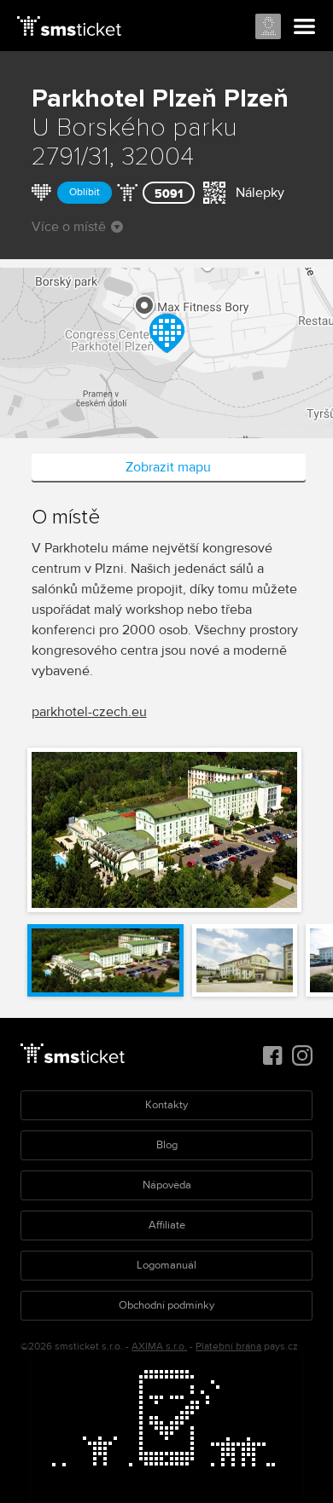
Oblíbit (84, 192)
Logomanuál (166, 1265)
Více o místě (69, 226)
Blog (167, 1145)
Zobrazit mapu (168, 467)
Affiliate (167, 1225)
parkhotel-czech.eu (89, 711)
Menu (305, 27)
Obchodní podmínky (166, 1305)
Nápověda (167, 1185)
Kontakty (166, 1105)
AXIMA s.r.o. (159, 1346)
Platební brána (228, 1346)
